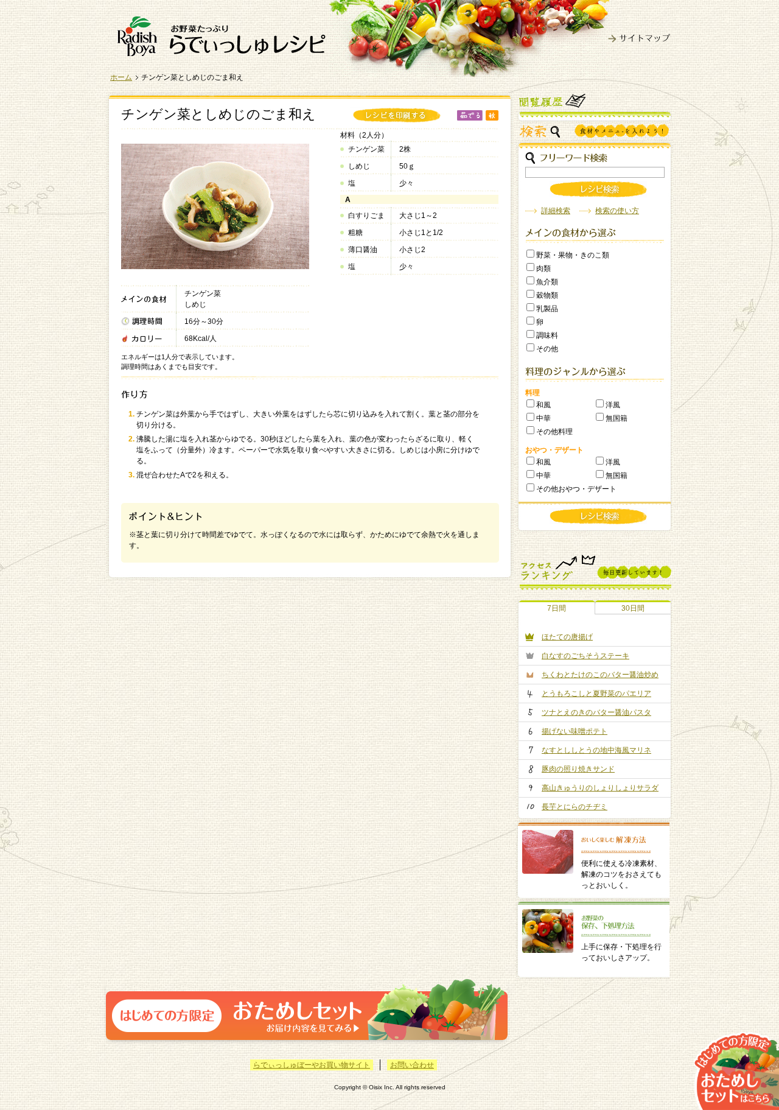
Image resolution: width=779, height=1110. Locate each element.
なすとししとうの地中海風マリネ (596, 750)
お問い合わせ (412, 1065)
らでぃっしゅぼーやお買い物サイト (311, 1065)
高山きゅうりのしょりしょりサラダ (600, 788)
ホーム (121, 77)
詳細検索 (555, 210)
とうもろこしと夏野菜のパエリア (596, 693)
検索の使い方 (617, 210)
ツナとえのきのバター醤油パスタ (596, 712)
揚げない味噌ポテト (574, 731)
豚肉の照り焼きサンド (578, 769)
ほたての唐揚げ (567, 637)
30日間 (633, 608)
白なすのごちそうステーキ (585, 656)
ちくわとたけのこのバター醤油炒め (600, 674)
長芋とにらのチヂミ (574, 807)
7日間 (556, 608)
